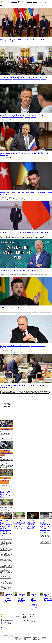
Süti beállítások (33, 621)
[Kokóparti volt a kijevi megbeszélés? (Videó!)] (26, 291)
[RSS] (7, 628)
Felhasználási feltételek (26, 620)
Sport (32, 609)
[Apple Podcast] (11, 628)
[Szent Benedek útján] (6, 423)
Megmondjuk (14, 2)
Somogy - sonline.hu (35, 638)
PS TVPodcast (32, 616)
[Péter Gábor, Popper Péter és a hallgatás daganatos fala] (2, 594)
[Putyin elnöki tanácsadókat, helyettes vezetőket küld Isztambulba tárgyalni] (26, 215)
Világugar (29, 2)
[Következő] (33, 397)
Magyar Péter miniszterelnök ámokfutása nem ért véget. (6, 487)
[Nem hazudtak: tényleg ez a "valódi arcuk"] (6, 445)
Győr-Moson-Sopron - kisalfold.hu (27, 637)
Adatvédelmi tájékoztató (24, 617)
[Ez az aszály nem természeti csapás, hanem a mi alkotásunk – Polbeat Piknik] (6, 502)
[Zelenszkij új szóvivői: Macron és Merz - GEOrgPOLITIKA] (26, 253)
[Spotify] (9, 628)
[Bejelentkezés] (43, 2)
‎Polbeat (9, 507)
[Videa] (45, 2)
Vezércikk (7, 485)
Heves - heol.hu (25, 639)
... (28, 396)
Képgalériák (31, 619)
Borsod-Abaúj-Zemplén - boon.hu (18, 638)
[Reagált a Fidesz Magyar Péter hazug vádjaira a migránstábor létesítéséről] (33, 515)
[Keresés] (41, 2)
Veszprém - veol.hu (44, 637)
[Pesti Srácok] (4, 2)
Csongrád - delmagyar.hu (17, 639)
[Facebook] (47, 2)
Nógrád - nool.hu (35, 637)
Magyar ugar (24, 2)
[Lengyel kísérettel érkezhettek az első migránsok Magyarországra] (41, 594)
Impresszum (17, 616)
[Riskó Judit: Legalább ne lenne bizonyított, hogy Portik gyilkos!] (15, 594)
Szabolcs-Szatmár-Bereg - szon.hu (36, 639)
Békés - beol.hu (16, 637)
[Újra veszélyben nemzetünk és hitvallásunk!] (6, 472)
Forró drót (19, 2)
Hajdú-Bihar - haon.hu (26, 638)
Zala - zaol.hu (43, 638)
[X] (49, 2)
